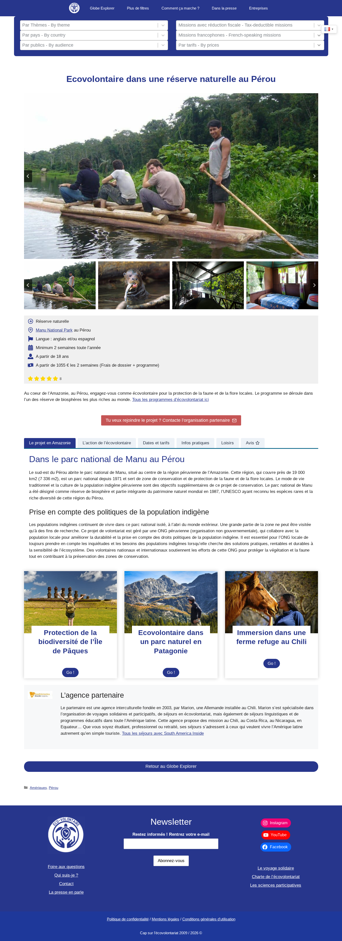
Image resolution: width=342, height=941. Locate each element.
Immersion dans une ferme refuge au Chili (271, 637)
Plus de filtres (138, 8)
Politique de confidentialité (128, 919)
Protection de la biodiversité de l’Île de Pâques (70, 642)
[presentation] (70, 602)
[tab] (50, 443)
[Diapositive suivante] (314, 176)
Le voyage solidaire (276, 868)
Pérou (53, 788)
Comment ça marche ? (180, 8)
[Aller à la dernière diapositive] (28, 176)
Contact (66, 883)
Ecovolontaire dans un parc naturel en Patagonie (171, 642)
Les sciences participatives (275, 885)
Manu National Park (54, 330)
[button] (60, 285)
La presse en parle (66, 892)
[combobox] (88, 25)
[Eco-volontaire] (74, 8)
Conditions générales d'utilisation (208, 919)
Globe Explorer (102, 8)
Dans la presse (224, 8)
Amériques (38, 788)
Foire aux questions (66, 866)
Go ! (72, 673)
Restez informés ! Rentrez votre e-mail (171, 834)
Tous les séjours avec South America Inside (163, 733)
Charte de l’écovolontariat (276, 876)
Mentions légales (165, 919)
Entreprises (258, 8)
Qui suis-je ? (66, 875)
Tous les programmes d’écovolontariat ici (170, 399)
